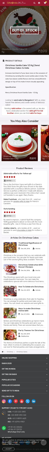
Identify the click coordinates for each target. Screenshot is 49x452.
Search (34, 3)
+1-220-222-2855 (19, 412)
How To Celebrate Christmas (31, 287)
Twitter (28, 401)
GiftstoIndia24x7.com (16, 3)
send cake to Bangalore (23, 100)
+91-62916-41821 (18, 422)
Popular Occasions (11, 385)
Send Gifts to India (10, 391)
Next (47, 143)
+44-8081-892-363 (18, 415)
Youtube (22, 401)
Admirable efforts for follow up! (17, 173)
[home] (2, 352)
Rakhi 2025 (7, 363)
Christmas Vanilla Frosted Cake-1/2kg (10, 157)
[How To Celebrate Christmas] (10, 296)
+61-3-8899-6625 (19, 418)
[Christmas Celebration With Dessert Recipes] (10, 274)
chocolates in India (24, 230)
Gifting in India (8, 369)
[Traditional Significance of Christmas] (10, 252)
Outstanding (9, 209)
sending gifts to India (21, 201)
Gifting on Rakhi (9, 374)
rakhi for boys (35, 113)
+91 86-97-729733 (15, 429)
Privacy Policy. (14, 444)
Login (39, 3)
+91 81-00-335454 (15, 427)
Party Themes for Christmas (31, 330)
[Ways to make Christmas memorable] (10, 318)
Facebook (10, 401)
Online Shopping (9, 358)
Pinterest (16, 401)
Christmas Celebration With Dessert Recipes (30, 266)
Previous (2, 143)
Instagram (4, 401)
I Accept (8, 449)
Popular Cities (9, 380)
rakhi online (16, 108)
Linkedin (34, 401)
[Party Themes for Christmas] (10, 340)
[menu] (3, 3)
